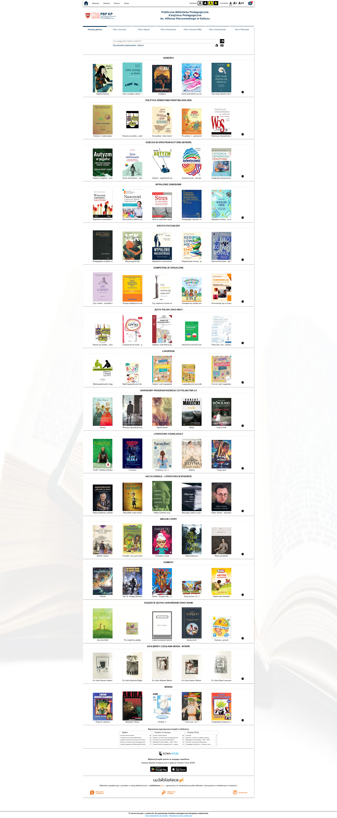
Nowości (95, 3)
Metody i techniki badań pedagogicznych (132, 742)
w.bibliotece (155, 785)
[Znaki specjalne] (222, 45)
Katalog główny (95, 29)
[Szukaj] (222, 41)
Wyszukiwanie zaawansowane (124, 45)
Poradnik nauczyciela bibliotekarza (130, 737)
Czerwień (188, 735)
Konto (126, 3)
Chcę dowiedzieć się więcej (156, 816)
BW (205, 3)
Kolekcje (140, 45)
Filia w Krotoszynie (168, 29)
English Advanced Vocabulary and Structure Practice (136, 740)
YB (210, 3)
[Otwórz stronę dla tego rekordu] (103, 78)
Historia (106, 3)
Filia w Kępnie (144, 29)
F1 (235, 3)
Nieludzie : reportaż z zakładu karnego (197, 737)
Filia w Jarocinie (119, 29)
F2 (241, 3)
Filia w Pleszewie (242, 29)
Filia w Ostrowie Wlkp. (193, 29)
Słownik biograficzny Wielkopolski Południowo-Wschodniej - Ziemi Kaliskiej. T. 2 (144, 744)
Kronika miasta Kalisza (127, 735)
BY (215, 3)
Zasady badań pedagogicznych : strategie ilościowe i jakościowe (172, 744)
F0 (230, 3)
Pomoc (117, 3)
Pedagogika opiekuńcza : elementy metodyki (199, 744)
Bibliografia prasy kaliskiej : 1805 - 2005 (165, 742)
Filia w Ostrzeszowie (217, 29)
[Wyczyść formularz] (217, 45)
